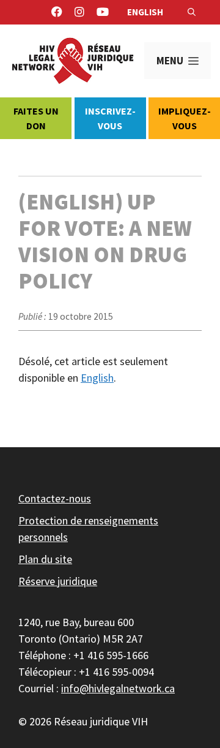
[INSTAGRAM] (79, 12)
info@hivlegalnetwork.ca (118, 688)
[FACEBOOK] (56, 12)
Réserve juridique (57, 581)
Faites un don (36, 118)
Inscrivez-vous (110, 118)
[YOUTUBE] (102, 12)
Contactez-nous (54, 498)
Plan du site (45, 559)
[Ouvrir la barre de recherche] (191, 12)
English (145, 12)
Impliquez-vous (184, 118)
